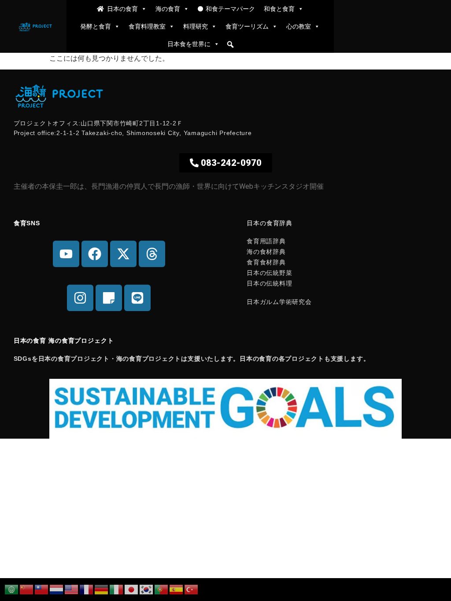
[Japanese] (131, 588)
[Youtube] (66, 254)
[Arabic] (11, 588)
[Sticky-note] (109, 298)
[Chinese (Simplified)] (26, 588)
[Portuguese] (161, 588)
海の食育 (167, 8)
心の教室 (298, 26)
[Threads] (152, 254)
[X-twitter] (123, 254)
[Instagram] (80, 298)
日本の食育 (122, 8)
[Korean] (146, 588)
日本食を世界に (189, 44)
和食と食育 (279, 8)
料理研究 (195, 26)
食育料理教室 (147, 26)
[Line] (137, 298)
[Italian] (116, 588)
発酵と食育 (95, 26)
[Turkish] (191, 588)
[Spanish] (176, 588)
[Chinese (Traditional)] (41, 588)
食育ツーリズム (247, 26)
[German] (101, 588)
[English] (71, 588)
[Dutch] (56, 588)
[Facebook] (94, 254)
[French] (86, 588)
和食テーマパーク (230, 8)
